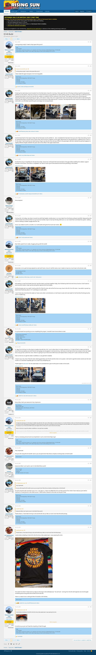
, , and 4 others (29, 603)
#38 (90, 506)
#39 (90, 527)
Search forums (13, 13)
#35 (90, 448)
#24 (90, 135)
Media (31, 11)
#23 (90, 90)
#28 (90, 241)
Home (88, 651)
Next (18, 39)
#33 (90, 399)
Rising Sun (7, 651)
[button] (18, 11)
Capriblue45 (7, 36)
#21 (90, 42)
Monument (11, 342)
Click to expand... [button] (53, 432)
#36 (90, 463)
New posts (6, 13)
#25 (90, 159)
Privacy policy (80, 651)
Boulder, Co (11, 476)
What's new (14, 11)
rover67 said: (19, 508)
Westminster (11, 62)
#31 (90, 329)
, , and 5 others (25, 237)
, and (25, 86)
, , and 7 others (30, 193)
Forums (7, 11)
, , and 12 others (27, 395)
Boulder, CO (11, 414)
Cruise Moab (39, 11)
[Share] (88, 42)
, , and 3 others (26, 155)
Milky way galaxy (10, 212)
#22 (90, 66)
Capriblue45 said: (20, 420)
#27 (90, 215)
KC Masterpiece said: (20, 483)
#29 (90, 265)
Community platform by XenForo (48, 653)
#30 (90, 281)
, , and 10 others (28, 131)
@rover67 (26, 363)
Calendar (47, 11)
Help (85, 651)
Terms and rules (72, 651)
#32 (90, 346)
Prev (7, 39)
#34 (90, 417)
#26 (90, 197)
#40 (90, 607)
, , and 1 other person (29, 277)
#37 (90, 480)
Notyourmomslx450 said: (21, 69)
